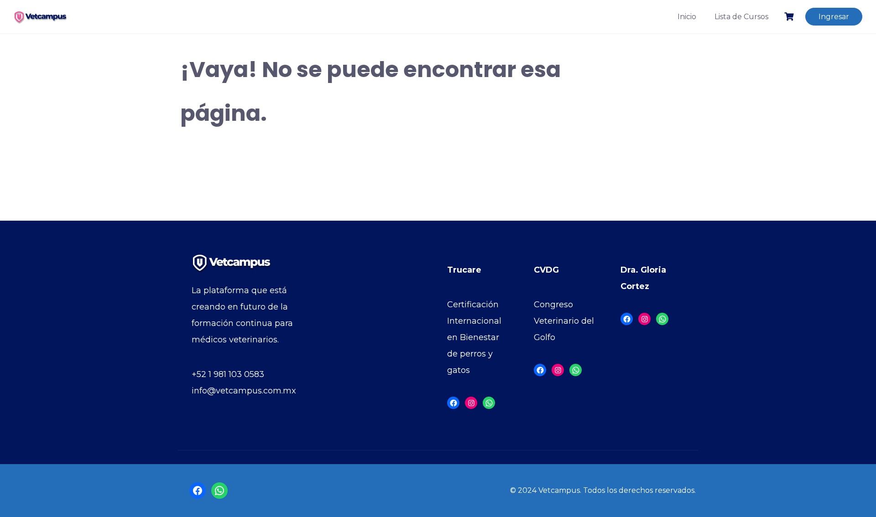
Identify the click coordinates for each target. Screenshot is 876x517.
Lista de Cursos (741, 16)
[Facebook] (453, 403)
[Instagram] (471, 403)
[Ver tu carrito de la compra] (790, 16)
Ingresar (834, 16)
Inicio (687, 16)
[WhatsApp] (489, 403)
